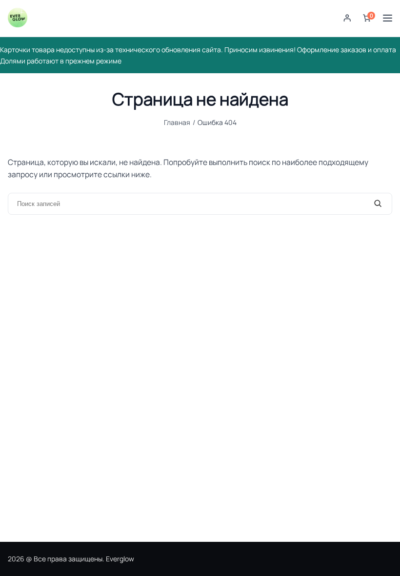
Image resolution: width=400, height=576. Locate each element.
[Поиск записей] (378, 203)
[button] (347, 18)
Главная (177, 122)
